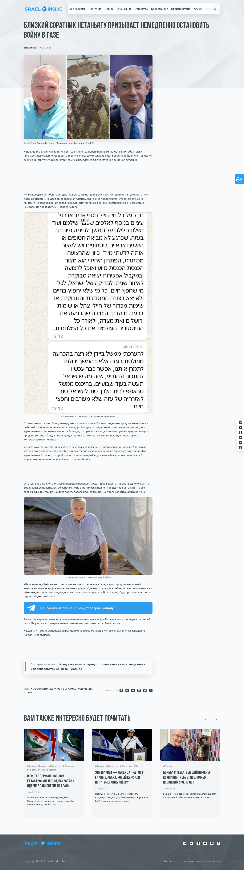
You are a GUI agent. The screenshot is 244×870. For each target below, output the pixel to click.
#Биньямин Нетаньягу (43, 688)
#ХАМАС (28, 692)
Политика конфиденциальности (200, 861)
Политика (94, 8)
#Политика (30, 47)
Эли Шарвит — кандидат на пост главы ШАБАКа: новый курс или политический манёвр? (119, 777)
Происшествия (180, 8)
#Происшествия (47, 769)
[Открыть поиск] (215, 8)
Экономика (124, 8)
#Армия (31, 766)
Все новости (77, 8)
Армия (198, 8)
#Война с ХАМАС (66, 688)
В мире (109, 8)
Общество (141, 8)
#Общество (55, 766)
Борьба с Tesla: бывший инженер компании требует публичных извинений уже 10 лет (187, 777)
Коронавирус (159, 8)
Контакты (170, 861)
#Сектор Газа (85, 688)
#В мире (42, 766)
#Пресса (31, 769)
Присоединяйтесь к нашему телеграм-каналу (77, 608)
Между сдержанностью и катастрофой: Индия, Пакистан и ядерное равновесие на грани (50, 781)
